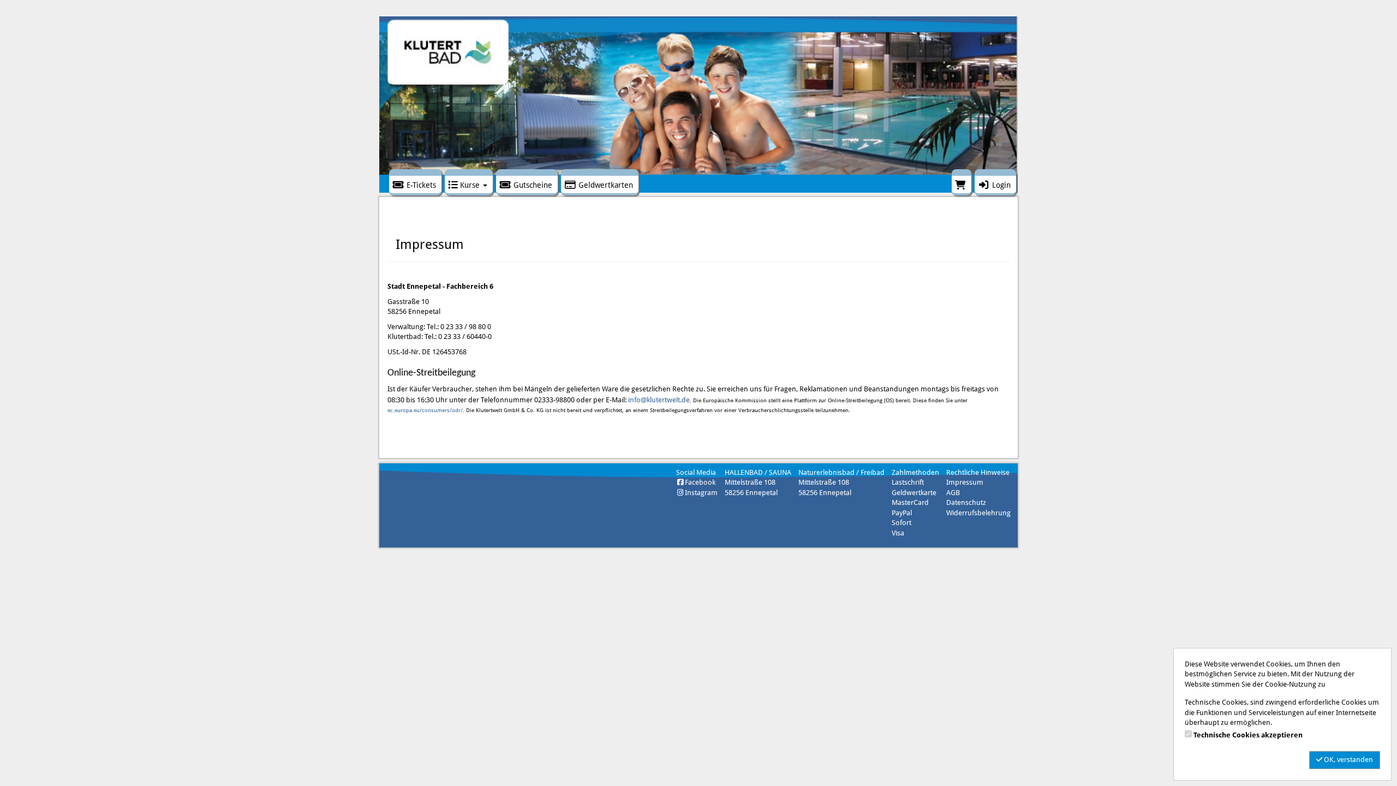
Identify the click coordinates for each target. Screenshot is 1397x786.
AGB (953, 493)
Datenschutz (966, 502)
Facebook (700, 482)
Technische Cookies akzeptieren (1248, 735)
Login (1000, 185)
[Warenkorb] (961, 182)
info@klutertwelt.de (659, 400)
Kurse (470, 185)
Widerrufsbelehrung (978, 513)
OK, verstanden (1347, 759)
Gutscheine (531, 185)
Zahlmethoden (915, 472)
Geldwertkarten (604, 185)
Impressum (964, 482)
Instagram (701, 493)
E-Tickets (420, 185)
